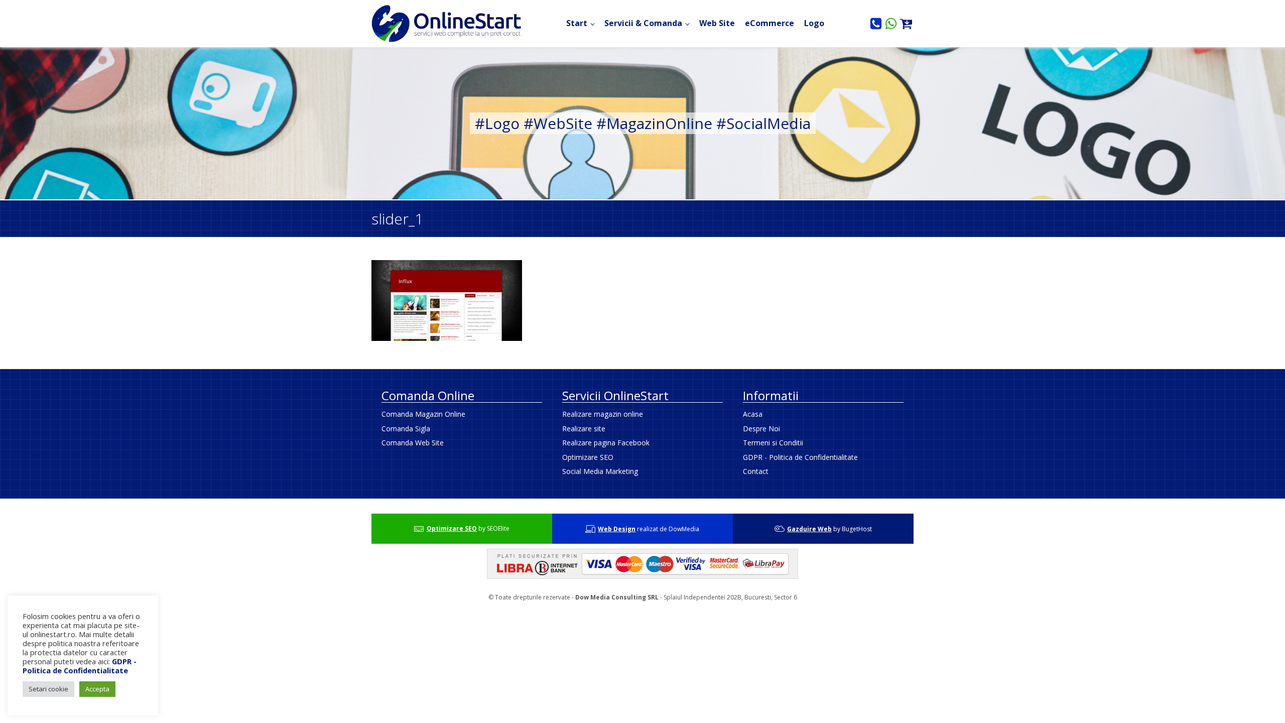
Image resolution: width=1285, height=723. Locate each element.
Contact (755, 471)
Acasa (752, 414)
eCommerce (769, 23)
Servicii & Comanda (643, 23)
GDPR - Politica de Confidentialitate (800, 457)
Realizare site (583, 428)
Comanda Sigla (405, 428)
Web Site (717, 23)
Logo (814, 23)
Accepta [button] (97, 688)
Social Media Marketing (600, 471)
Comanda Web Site (412, 442)
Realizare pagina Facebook (606, 442)
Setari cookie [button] (48, 688)
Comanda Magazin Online (423, 414)
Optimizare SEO (587, 457)
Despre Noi (761, 428)
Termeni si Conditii (773, 442)
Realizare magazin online (602, 414)
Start (576, 23)
